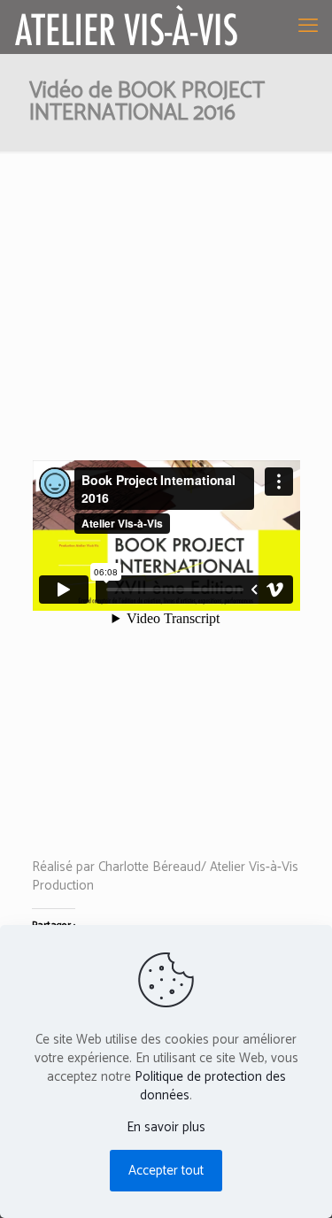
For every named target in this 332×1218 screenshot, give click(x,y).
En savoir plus (166, 1127)
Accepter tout (166, 1171)
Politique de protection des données (210, 1086)
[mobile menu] (308, 27)
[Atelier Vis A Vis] (126, 26)
